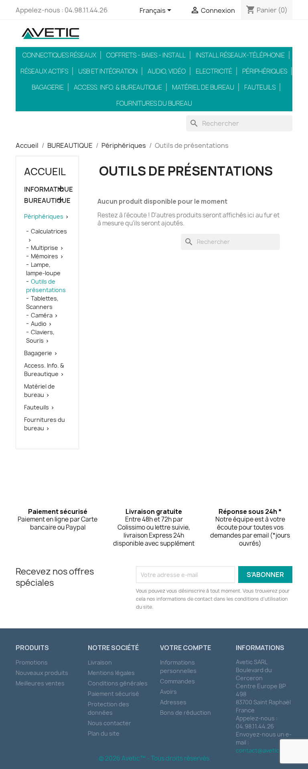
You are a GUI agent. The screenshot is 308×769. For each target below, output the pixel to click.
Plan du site (104, 733)
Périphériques (264, 71)
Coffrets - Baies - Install (146, 55)
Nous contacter (109, 723)
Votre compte (185, 647)
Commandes (177, 681)
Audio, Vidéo (167, 71)
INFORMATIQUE (47, 189)
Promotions (32, 662)
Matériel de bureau (203, 87)
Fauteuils (260, 87)
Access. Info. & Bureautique (118, 87)
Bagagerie (48, 87)
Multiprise (44, 248)
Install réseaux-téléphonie (240, 55)
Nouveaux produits (42, 673)
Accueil (45, 171)
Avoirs (168, 691)
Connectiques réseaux (59, 55)
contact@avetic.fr (260, 750)
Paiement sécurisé (113, 693)
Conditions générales (118, 683)
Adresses (173, 702)
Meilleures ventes (40, 683)
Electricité (214, 71)
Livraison (100, 662)
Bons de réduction (185, 712)
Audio (39, 323)
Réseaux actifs (44, 71)
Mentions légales (111, 673)
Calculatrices (49, 231)
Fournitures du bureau (154, 103)
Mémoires (44, 256)
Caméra (42, 315)
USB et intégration (108, 71)
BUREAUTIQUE (47, 200)
